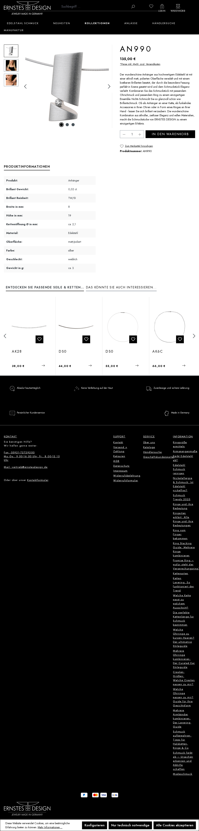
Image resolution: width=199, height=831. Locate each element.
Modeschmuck (182, 774)
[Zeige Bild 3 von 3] (73, 124)
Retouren (119, 456)
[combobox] (94, 6)
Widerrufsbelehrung (126, 475)
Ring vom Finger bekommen (180, 534)
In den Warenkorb (170, 134)
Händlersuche (152, 452)
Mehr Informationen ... (50, 827)
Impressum (120, 471)
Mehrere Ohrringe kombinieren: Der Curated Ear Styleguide (184, 659)
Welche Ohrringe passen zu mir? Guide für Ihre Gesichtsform (183, 697)
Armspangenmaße (185, 451)
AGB (116, 461)
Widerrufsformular (125, 480)
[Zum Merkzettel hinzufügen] (39, 339)
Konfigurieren (95, 825)
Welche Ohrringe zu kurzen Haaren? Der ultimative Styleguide (183, 638)
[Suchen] (132, 6)
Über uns (149, 442)
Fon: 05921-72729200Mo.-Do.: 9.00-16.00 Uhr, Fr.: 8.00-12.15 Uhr (32, 456)
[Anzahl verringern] (124, 134)
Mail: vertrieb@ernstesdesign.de (26, 467)
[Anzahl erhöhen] (140, 134)
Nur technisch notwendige (130, 825)
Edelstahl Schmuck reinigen (179, 469)
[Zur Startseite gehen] (27, 8)
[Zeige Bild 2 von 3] (67, 124)
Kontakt (118, 442)
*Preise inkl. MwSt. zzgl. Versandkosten (140, 64)
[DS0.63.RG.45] (76, 326)
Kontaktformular (37, 480)
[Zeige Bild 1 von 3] (61, 124)
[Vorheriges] (25, 86)
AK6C (157, 351)
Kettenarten (180, 573)
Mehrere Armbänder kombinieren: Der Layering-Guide (182, 718)
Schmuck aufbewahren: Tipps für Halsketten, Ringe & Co (182, 740)
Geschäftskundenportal (159, 457)
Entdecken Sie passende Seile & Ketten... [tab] (45, 287)
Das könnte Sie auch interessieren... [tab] (121, 287)
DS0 (63, 351)
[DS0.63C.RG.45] (123, 326)
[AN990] (67, 86)
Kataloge (149, 447)
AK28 (17, 351)
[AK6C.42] (169, 326)
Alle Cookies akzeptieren (174, 825)
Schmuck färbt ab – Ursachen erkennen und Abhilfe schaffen (183, 761)
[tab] (27, 166)
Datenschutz (121, 466)
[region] (58, 86)
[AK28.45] (29, 326)
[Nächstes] (109, 86)
